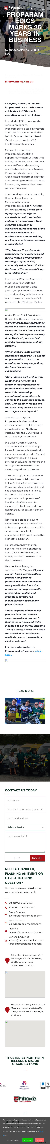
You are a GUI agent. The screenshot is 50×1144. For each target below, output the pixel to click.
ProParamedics (19, 50)
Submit (37, 858)
